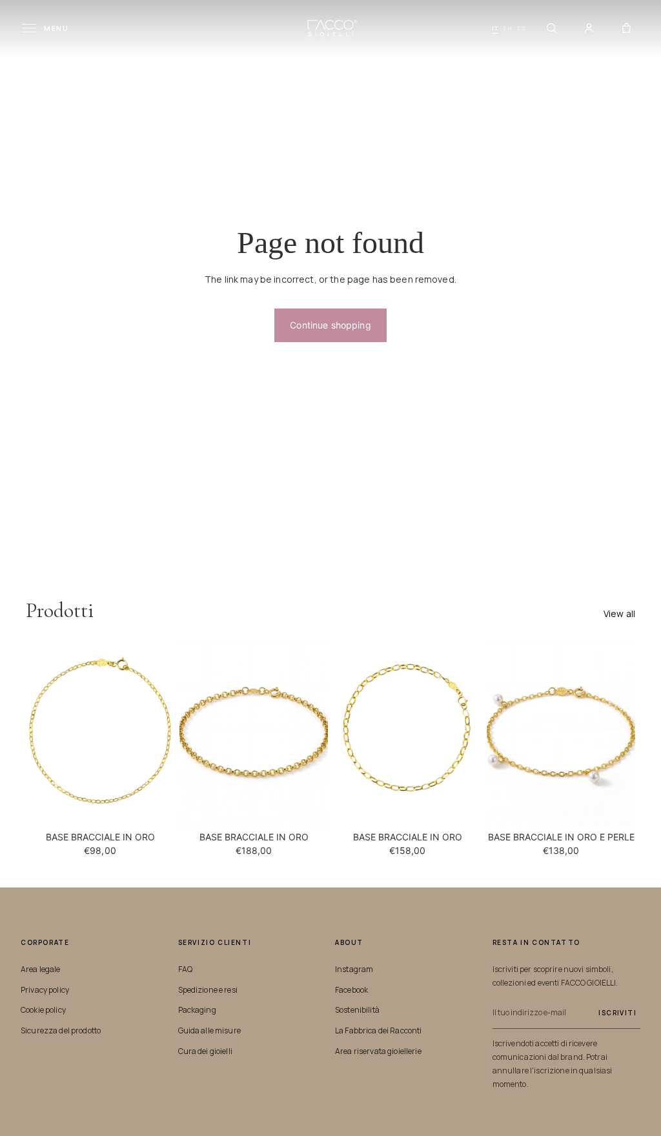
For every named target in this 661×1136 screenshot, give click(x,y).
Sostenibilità (357, 1009)
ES (522, 28)
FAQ (185, 969)
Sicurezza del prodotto (61, 1030)
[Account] (589, 28)
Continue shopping (330, 325)
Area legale (41, 969)
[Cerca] (551, 28)
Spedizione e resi (208, 989)
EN (508, 28)
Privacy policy (45, 989)
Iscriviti (617, 1012)
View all (619, 613)
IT (495, 28)
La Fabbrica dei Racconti (378, 1030)
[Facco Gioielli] (330, 28)
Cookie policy (43, 1009)
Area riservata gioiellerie (378, 1051)
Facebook (351, 989)
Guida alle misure (209, 1030)
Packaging (197, 1009)
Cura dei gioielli (205, 1051)
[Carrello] (626, 28)
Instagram (354, 969)
